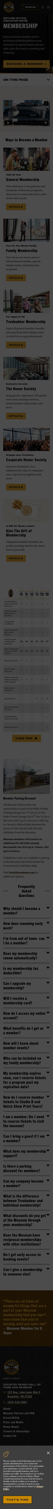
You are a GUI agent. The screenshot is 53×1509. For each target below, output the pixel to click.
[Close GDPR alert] (48, 1452)
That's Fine (17, 1499)
